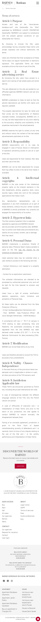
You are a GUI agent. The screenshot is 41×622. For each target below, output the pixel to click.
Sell (3, 510)
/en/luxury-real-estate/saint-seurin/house (27, 602)
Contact (5, 535)
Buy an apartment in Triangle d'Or (9, 610)
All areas (5, 513)
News (4, 522)
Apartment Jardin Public (8, 599)
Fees (22, 513)
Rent (3, 508)
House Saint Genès (29, 611)
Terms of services (26, 510)
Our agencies (7, 516)
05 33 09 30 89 (20, 558)
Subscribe (20, 466)
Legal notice (24, 505)
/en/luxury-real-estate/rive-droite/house (27, 594)
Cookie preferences (27, 516)
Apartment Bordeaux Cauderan (9, 604)
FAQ (21, 519)
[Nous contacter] (38, 619)
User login (6, 538)
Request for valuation (10, 532)
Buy (3, 505)
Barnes (4, 519)
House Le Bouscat (28, 608)
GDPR (22, 508)
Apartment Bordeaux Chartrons (9, 593)
